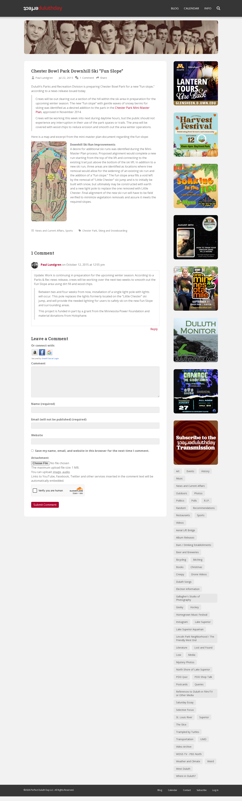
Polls (194, 500)
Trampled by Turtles (187, 732)
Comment (38, 363)
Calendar (172, 790)
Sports (69, 230)
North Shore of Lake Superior (193, 669)
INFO (207, 8)
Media (191, 654)
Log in (215, 790)
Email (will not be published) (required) (58, 419)
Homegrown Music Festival (191, 614)
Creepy (180, 574)
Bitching (197, 559)
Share (103, 77)
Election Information (187, 589)
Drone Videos (199, 574)
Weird (210, 761)
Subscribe (202, 790)
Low (178, 654)
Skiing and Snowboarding (113, 230)
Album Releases (185, 537)
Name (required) (43, 404)
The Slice (181, 724)
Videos (180, 522)
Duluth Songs (184, 581)
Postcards (182, 684)
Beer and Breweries (187, 552)
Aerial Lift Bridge (185, 530)
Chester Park (89, 230)
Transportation (184, 739)
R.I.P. (206, 500)
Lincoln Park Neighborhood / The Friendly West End (195, 638)
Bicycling (181, 559)
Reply (154, 329)
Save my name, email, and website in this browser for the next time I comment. (92, 451)
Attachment (40, 458)
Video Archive (184, 746)
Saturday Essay (184, 702)
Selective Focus (185, 709)
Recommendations (204, 508)
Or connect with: (43, 345)
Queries (199, 684)
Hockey (194, 607)
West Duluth (183, 768)
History (205, 471)
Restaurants (183, 515)
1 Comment (87, 77)
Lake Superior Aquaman (190, 629)
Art (177, 471)
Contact (187, 790)
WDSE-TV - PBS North (189, 754)
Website (37, 435)
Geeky (179, 607)
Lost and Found (203, 647)
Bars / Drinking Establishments (193, 545)
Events (190, 471)
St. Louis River (184, 717)
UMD (203, 739)
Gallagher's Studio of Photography (188, 598)
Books (180, 567)
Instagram (182, 622)
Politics (180, 500)
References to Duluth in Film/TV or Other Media (194, 693)
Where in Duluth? (186, 776)
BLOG (175, 8)
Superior (204, 717)
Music (179, 478)
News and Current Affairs (49, 230)
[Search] (216, 8)
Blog (159, 790)
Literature (181, 647)
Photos (198, 493)
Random (181, 508)
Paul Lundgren (44, 77)
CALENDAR (191, 8)
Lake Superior (203, 622)
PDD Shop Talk (203, 677)
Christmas (196, 567)
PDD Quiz (181, 677)
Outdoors (181, 493)
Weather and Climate (188, 761)
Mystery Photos (185, 662)
